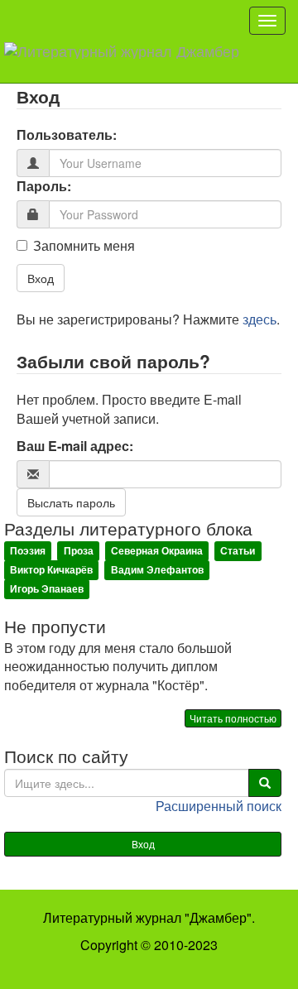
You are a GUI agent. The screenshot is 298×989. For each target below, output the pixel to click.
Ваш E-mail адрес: (75, 446)
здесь (259, 319)
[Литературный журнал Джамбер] (128, 62)
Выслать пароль (71, 502)
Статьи (237, 550)
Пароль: (44, 186)
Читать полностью (233, 718)
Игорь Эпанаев (47, 588)
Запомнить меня (84, 246)
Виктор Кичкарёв (51, 569)
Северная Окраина (157, 550)
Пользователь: (67, 135)
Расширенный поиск (218, 805)
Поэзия (28, 550)
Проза (79, 550)
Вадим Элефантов (157, 569)
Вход (40, 278)
